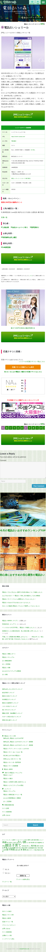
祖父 (20, 848)
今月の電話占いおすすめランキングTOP (23, 530)
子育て (16, 845)
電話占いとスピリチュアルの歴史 (13, 785)
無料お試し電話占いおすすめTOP (13, 738)
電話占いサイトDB (8, 915)
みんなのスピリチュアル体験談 (11, 671)
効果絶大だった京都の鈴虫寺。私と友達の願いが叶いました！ (21, 631)
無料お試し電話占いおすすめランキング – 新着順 (18, 742)
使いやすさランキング (9, 710)
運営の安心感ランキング (9, 720)
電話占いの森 (8, 2)
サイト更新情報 (7, 812)
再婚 (4, 842)
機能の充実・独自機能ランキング (12, 713)
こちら (30, 275)
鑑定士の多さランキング (9, 696)
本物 (10, 848)
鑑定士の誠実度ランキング (10, 703)
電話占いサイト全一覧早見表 (12, 762)
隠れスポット (30, 850)
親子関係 (10, 849)
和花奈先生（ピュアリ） (9, 624)
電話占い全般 (6, 667)
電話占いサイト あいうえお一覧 (12, 752)
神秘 (23, 848)
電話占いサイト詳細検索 (10, 766)
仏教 (32, 840)
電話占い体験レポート (9, 654)
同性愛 (32, 842)
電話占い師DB (6, 918)
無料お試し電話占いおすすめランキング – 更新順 (18, 745)
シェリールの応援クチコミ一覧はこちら (32, 361)
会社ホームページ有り (20, 227)
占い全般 (5, 674)
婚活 (8, 845)
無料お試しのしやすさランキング (12, 689)
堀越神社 (39, 842)
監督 (17, 848)
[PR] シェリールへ (22, 115)
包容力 (15, 842)
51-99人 (33, 150)
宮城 (23, 846)
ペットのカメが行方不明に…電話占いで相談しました (18, 627)
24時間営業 (7, 247)
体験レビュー (40, 840)
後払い (13, 178)
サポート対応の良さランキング (11, 716)
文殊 (40, 846)
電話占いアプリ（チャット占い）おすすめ (16, 748)
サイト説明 (5, 808)
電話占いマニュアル (8, 657)
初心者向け (10, 842)
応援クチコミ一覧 (7, 921)
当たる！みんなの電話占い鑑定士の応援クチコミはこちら (23, 372)
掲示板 (33, 846)
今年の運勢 (27, 840)
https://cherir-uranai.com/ (18, 136)
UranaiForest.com (24, 948)
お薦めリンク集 (7, 935)
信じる (7, 869)
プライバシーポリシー (9, 925)
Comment (3, 460)
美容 (39, 848)
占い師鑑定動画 (7, 660)
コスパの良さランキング (9, 706)
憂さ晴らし (27, 846)
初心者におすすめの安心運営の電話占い (22, 574)
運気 (24, 850)
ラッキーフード (19, 840)
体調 (34, 840)
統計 (36, 848)
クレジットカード (20, 178)
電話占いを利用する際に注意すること (14, 782)
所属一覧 (4, 217)
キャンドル (5, 840)
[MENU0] (43, 2)
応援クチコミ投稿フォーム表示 (23, 367)
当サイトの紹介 (7, 911)
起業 (19, 850)
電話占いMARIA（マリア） (10, 620)
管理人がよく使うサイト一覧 (12, 759)
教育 (38, 846)
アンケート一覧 (7, 882)
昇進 (5, 848)
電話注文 (39, 850)
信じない (7, 873)
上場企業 (6, 227)
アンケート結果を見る (23, 879)
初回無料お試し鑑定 (10, 237)
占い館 (28, 842)
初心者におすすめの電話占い (12, 755)
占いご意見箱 (6, 664)
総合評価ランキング (8, 692)
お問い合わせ (6, 815)
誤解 (16, 850)
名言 (35, 842)
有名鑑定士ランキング (9, 699)
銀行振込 (28, 178)
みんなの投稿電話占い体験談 (12, 798)
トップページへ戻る (8, 939)
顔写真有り (35, 227)
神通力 (26, 848)
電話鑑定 (13, 141)
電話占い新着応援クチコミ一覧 (12, 794)
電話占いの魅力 (8, 778)
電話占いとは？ (8, 775)
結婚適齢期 (31, 848)
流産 (14, 848)
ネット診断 (12, 840)
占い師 (21, 842)
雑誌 (35, 850)
